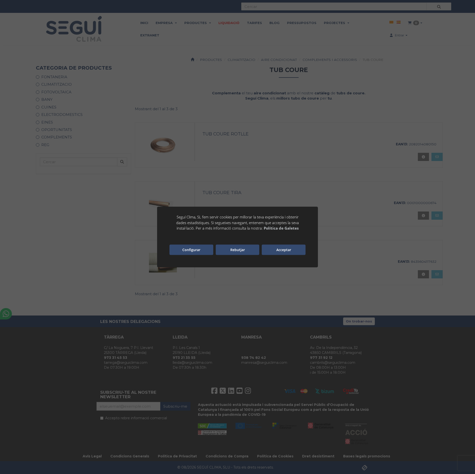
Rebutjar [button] (237, 249)
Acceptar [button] (283, 249)
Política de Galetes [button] (281, 228)
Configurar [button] (191, 249)
